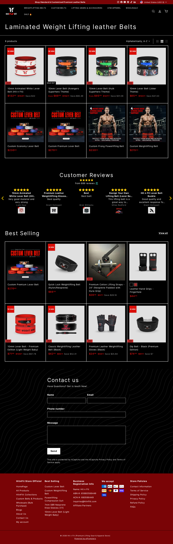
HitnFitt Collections (26, 494)
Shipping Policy (138, 494)
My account (22, 522)
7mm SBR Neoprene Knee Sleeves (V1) (55, 506)
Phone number (56, 408)
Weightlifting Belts (35, 8)
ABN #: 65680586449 (84, 493)
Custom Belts (58, 8)
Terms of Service (139, 490)
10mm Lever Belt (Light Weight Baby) (57, 513)
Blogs (19, 510)
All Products (22, 490)
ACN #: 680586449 (83, 497)
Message (52, 422)
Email (90, 394)
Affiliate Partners (82, 505)
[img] (86, 180)
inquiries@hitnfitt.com (85, 501)
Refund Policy (137, 502)
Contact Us (22, 518)
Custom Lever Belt (54, 486)
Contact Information (141, 486)
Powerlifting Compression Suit (54, 499)
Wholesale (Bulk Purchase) (24, 504)
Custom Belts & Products (29, 498)
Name (50, 394)
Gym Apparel (114, 8)
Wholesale (132, 8)
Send (54, 451)
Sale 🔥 (28, 14)
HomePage (22, 486)
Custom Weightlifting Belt (56, 492)
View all (163, 233)
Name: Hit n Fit (81, 489)
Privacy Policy (105, 459)
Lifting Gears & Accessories (86, 8)
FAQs (132, 506)
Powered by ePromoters (85, 539)
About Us (21, 514)
